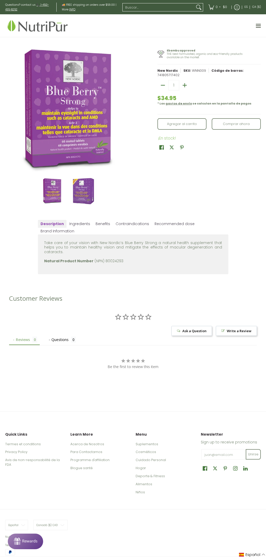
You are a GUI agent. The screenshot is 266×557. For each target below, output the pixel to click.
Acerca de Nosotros (87, 444)
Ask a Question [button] (194, 331)
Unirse (253, 454)
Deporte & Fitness (150, 476)
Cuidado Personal (151, 460)
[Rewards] (25, 541)
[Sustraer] (162, 85)
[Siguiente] (126, 110)
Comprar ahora (236, 124)
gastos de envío (178, 103)
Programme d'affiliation (90, 460)
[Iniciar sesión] (237, 7)
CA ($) (256, 7)
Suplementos (147, 444)
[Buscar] (199, 7)
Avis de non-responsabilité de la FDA (32, 462)
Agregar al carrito (182, 124)
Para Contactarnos (86, 452)
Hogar (141, 468)
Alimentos (144, 484)
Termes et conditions (23, 444)
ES (246, 7)
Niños (140, 492)
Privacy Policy (16, 452)
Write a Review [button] (239, 331)
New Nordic (167, 70)
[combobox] (159, 7)
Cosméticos (146, 452)
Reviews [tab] (23, 339)
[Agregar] (184, 85)
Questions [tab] (60, 339)
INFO (72, 9)
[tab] (52, 224)
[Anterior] (9, 110)
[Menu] (258, 25)
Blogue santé (81, 468)
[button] (161, 147)
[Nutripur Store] (37, 25)
